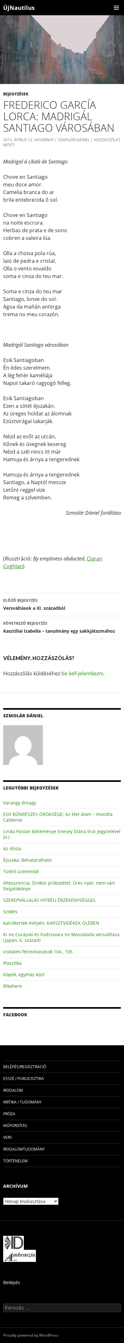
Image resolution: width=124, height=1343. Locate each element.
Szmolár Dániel (74, 140)
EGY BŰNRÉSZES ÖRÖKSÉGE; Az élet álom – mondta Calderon (58, 817)
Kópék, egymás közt (24, 974)
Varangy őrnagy (19, 803)
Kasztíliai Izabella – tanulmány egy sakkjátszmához (59, 627)
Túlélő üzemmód (21, 871)
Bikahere (12, 986)
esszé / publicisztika (23, 1078)
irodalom (13, 1090)
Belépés (11, 1282)
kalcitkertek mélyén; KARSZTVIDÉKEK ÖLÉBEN (51, 923)
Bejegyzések (15, 94)
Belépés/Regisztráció (24, 1066)
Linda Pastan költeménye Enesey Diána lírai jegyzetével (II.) (62, 834)
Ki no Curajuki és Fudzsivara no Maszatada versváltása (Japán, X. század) (61, 937)
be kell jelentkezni (82, 673)
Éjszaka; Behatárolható (27, 860)
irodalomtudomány (24, 1149)
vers (7, 1137)
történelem (15, 1161)
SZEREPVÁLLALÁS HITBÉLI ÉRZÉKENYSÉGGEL (49, 900)
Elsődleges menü (116, 7)
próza (9, 1114)
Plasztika (12, 963)
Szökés (10, 911)
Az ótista (12, 848)
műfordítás (15, 1125)
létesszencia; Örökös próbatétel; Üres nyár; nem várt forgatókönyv (59, 886)
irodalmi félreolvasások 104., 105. (38, 952)
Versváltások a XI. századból (34, 604)
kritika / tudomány (22, 1102)
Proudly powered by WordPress (31, 1335)
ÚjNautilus (19, 7)
